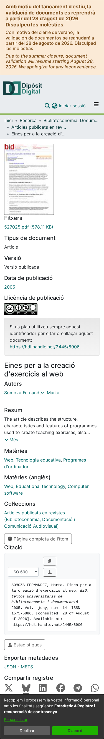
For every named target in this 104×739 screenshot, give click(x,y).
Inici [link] (8, 120)
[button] (47, 105)
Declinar (27, 730)
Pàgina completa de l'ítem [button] (40, 539)
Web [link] (8, 460)
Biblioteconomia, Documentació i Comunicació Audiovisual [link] (71, 120)
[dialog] (52, 716)
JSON (10, 666)
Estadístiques (27, 645)
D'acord (75, 730)
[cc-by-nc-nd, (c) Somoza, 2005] (52, 309)
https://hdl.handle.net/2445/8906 (45, 346)
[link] (52, 227)
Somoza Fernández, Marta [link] (31, 392)
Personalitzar (15, 719)
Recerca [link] (28, 120)
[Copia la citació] (49, 561)
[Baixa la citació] (49, 572)
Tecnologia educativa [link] (38, 460)
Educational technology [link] (40, 486)
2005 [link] (9, 287)
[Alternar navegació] (96, 105)
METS (27, 666)
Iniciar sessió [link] (72, 105)
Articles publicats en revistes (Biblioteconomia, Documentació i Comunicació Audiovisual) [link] (39, 127)
